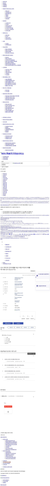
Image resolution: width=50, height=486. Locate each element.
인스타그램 (5, 481)
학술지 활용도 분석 (9, 81)
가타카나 (5, 174)
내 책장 (7, 24)
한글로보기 (33, 270)
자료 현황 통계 (8, 79)
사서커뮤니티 (8, 445)
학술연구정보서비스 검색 (8, 8)
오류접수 (32, 327)
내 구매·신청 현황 (9, 28)
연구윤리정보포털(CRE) (10, 457)
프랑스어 (5, 179)
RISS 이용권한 (8, 58)
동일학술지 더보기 (31, 353)
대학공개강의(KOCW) (10, 440)
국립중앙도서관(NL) (9, 454)
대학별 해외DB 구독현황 (10, 145)
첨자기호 (5, 187)
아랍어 (4, 195)
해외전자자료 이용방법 (10, 63)
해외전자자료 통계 (7, 147)
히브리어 (5, 182)
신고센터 (7, 74)
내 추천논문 (7, 22)
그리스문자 (5, 178)
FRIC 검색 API (8, 109)
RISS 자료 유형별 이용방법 (11, 61)
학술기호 (5, 185)
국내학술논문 (8, 12)
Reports (6, 131)
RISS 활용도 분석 (6, 76)
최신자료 (7, 90)
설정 (4, 41)
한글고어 (5, 177)
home (4, 262)
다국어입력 (5, 159)
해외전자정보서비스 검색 (8, 124)
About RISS (5, 46)
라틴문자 (5, 188)
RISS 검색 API (8, 104)
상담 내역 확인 (8, 72)
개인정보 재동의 (6, 463)
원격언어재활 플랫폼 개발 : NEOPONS (12, 371)
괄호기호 (5, 183)
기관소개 (5, 464)
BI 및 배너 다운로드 (9, 52)
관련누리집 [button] (5, 439)
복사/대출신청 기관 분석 (10, 84)
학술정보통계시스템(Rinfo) (11, 441)
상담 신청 (7, 70)
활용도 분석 (4, 396)
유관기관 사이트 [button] (6, 450)
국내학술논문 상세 (7, 263)
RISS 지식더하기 (9, 50)
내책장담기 (18, 327)
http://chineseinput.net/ (4, 204)
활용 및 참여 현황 (9, 111)
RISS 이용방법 (8, 49)
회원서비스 (5, 32)
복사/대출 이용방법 (9, 62)
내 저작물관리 (8, 26)
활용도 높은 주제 (9, 85)
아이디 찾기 (7, 37)
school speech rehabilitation (17, 301)
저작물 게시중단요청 (7, 466)
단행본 (6, 16)
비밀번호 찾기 (8, 39)
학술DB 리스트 (8, 137)
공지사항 (5, 121)
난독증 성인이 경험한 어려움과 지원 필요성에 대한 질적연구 (17, 376)
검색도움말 (5, 157)
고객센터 (5, 5)
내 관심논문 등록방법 (10, 60)
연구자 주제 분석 (20, 396)
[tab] (4, 396)
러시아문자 (5, 190)
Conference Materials (9, 129)
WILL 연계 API (8, 106)
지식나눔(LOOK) (9, 448)
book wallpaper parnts (19, 295)
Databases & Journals (7, 133)
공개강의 (7, 18)
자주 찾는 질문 (8, 69)
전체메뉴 (5, 6)
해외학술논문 (8, 13)
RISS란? (7, 57)
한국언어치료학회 (18, 281)
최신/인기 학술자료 (7, 87)
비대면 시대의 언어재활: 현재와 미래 (12, 359)
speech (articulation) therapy (18, 298)
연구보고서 (7, 17)
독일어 (4, 181)
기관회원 (7, 447)
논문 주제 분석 (12, 396)
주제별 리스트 (8, 138)
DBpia (18, 309)
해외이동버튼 (3, 484)
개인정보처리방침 (7, 462)
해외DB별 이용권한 (9, 144)
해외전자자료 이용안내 (8, 140)
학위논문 (7, 11)
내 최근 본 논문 (8, 25)
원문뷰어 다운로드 (7, 117)
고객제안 (7, 73)
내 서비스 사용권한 (9, 29)
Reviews (7, 130)
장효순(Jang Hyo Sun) (19, 277)
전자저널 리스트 (8, 135)
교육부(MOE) (8, 452)
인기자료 (7, 91)
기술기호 (5, 186)
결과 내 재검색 (5, 166)
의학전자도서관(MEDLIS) (10, 449)
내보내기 (11, 327)
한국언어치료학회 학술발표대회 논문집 (19, 284)
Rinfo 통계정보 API (9, 108)
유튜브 (4, 482)
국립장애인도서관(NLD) (10, 453)
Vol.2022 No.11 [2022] (19, 286)
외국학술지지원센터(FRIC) (11, 443)
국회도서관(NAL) (9, 455)
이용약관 (5, 460)
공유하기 (25, 327)
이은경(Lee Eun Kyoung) (18, 279)
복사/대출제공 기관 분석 (10, 83)
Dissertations (7, 128)
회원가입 (5, 1)
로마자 (4, 194)
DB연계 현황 (8, 51)
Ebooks (6, 127)
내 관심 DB (7, 30)
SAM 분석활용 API (9, 110)
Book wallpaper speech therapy (19, 293)
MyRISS (4, 4)
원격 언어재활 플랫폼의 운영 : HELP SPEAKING (14, 365)
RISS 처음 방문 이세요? (8, 55)
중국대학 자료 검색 (9, 99)
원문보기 (9, 323)
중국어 (4, 176)
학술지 (6, 14)
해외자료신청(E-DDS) (7, 93)
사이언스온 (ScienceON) (10, 458)
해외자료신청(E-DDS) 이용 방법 (12, 95)
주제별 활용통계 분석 (10, 80)
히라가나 (5, 173)
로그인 (4, 2)
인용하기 (18, 323)
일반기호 (5, 192)
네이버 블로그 (6, 480)
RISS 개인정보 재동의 (7, 119)
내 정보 (7, 43)
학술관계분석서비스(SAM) (11, 444)
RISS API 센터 (6, 102)
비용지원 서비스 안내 (10, 97)
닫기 (1, 239)
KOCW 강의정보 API (9, 105)
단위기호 (5, 191)
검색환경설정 (8, 44)
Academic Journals (9, 126)
